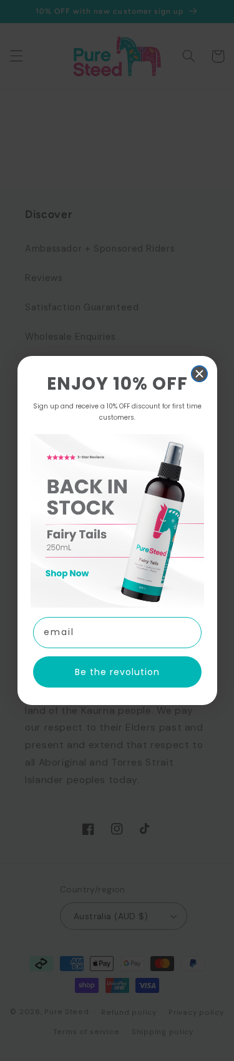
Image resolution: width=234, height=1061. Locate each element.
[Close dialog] (199, 374)
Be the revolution (117, 672)
